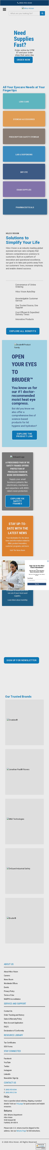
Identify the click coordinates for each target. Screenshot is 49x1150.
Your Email (30, 578)
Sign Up (37, 583)
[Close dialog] (48, 561)
